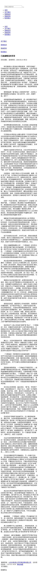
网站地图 (20, 564)
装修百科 (8, 16)
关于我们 (8, 12)
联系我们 (8, 18)
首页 (6, 10)
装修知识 (8, 14)
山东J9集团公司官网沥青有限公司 (20, 562)
